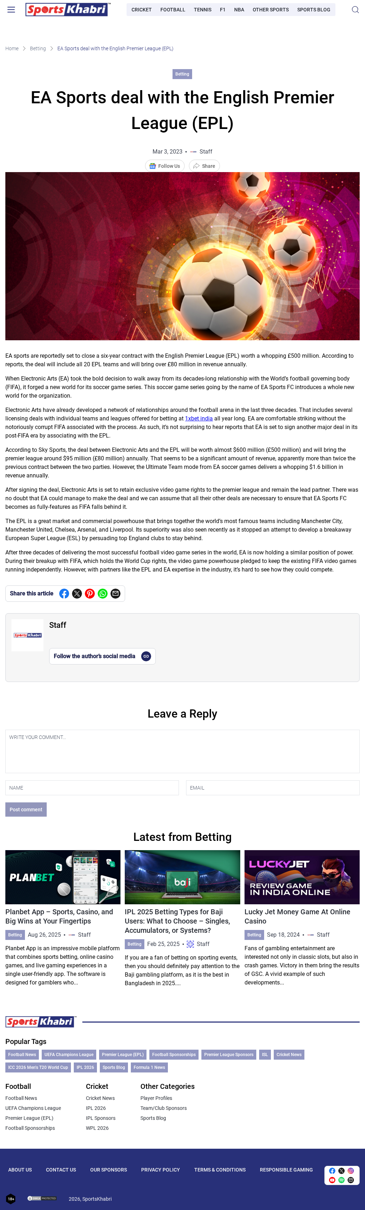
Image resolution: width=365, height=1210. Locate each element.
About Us (20, 1170)
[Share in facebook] (64, 594)
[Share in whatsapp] (103, 594)
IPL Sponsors (100, 1118)
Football (172, 9)
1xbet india (199, 418)
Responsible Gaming (286, 1170)
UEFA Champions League (69, 1054)
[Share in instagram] (351, 1171)
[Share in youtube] (332, 1180)
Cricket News (289, 1054)
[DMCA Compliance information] (42, 1199)
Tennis (202, 9)
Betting (38, 48)
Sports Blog (313, 9)
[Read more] (62, 919)
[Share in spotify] (341, 1180)
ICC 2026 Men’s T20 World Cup (38, 1067)
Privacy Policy (160, 1170)
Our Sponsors (108, 1170)
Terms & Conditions (220, 1170)
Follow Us (169, 166)
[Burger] (11, 9)
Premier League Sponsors (228, 1054)
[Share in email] (351, 1180)
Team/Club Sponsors (163, 1108)
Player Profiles (156, 1098)
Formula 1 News (149, 1067)
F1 (223, 9)
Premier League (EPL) (123, 1054)
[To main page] (68, 9)
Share (208, 166)
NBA (239, 9)
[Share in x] (341, 1171)
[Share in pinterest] (90, 594)
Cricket (142, 9)
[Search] (355, 9)
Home (12, 48)
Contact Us (61, 1170)
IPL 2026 (85, 1067)
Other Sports (271, 9)
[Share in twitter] (77, 594)
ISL (265, 1054)
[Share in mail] (115, 594)
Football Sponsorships (174, 1054)
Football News (22, 1054)
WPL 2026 (97, 1128)
